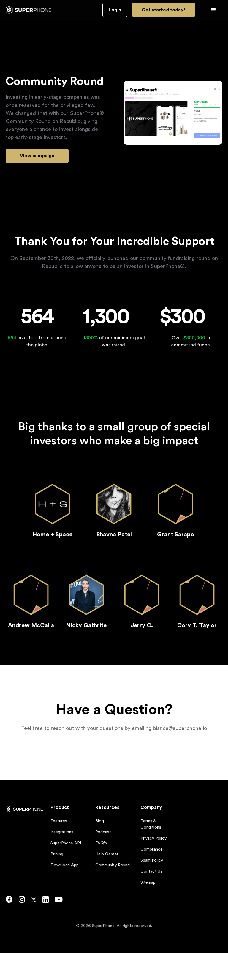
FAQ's (101, 843)
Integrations (61, 832)
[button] (213, 10)
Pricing (56, 854)
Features (58, 821)
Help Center (106, 854)
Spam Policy (151, 860)
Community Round (112, 865)
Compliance (151, 849)
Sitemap (148, 882)
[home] (29, 10)
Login (115, 9)
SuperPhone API (65, 843)
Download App (64, 865)
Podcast (103, 832)
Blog (99, 821)
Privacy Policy (153, 838)
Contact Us (151, 871)
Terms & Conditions (150, 824)
